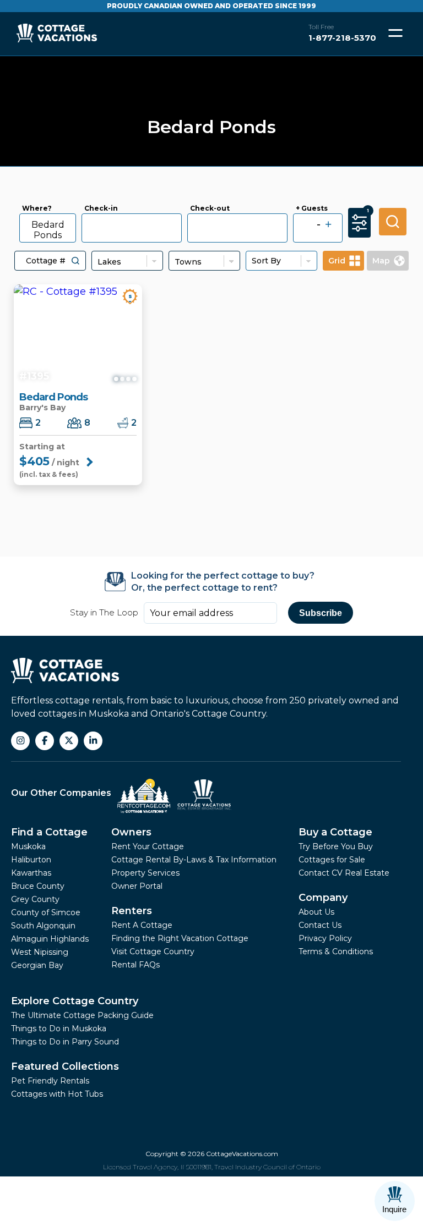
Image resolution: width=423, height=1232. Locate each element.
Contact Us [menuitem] (320, 925)
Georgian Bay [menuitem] (37, 965)
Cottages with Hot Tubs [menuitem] (57, 1094)
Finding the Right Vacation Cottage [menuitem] (179, 938)
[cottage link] (78, 335)
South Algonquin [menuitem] (43, 926)
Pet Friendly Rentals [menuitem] (50, 1081)
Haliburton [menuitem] (31, 860)
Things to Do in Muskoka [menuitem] (58, 1028)
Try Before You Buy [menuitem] (336, 846)
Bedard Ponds (47, 229)
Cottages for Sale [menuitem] (332, 860)
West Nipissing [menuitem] (39, 952)
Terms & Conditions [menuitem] (336, 951)
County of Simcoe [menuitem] (45, 912)
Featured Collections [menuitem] (65, 1066)
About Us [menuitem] (316, 912)
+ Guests (312, 208)
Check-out (210, 208)
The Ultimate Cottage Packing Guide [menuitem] (82, 1015)
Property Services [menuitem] (145, 873)
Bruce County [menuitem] (37, 886)
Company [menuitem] (323, 898)
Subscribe (320, 613)
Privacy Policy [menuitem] (325, 938)
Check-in (101, 208)
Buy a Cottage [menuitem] (335, 832)
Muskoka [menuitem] (28, 846)
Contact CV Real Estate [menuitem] (344, 873)
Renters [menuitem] (131, 911)
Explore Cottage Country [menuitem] (74, 1001)
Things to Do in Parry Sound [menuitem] (65, 1042)
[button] (75, 260)
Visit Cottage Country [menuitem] (152, 951)
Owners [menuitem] (131, 832)
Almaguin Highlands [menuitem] (50, 939)
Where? (37, 208)
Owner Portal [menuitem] (136, 886)
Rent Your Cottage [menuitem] (147, 846)
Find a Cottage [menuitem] (49, 832)
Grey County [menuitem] (35, 899)
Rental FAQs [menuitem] (135, 965)
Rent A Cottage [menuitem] (141, 925)
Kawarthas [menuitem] (31, 873)
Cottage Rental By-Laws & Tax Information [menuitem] (193, 860)
